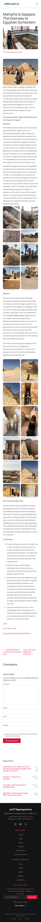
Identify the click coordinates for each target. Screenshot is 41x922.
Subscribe (32, 897)
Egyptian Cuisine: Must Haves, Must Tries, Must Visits (15, 794)
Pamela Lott (13, 52)
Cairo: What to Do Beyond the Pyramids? (29, 651)
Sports (21, 872)
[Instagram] (15, 824)
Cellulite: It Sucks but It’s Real (11, 778)
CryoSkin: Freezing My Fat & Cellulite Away (14, 786)
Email (5, 716)
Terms (20, 919)
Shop (21, 843)
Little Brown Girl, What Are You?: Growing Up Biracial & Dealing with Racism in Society (17, 769)
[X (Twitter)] (26, 824)
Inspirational (21, 880)
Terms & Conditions (20, 854)
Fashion (20, 876)
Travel (20, 52)
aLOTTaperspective (20, 809)
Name (5, 708)
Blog (20, 839)
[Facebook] (20, 824)
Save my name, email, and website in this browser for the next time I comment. (21, 735)
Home (21, 835)
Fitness (20, 868)
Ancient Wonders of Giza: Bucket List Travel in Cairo (12, 651)
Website (5, 725)
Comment (6, 684)
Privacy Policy (20, 850)
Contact (21, 847)
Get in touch (19, 906)
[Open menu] (37, 4)
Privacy (14, 919)
